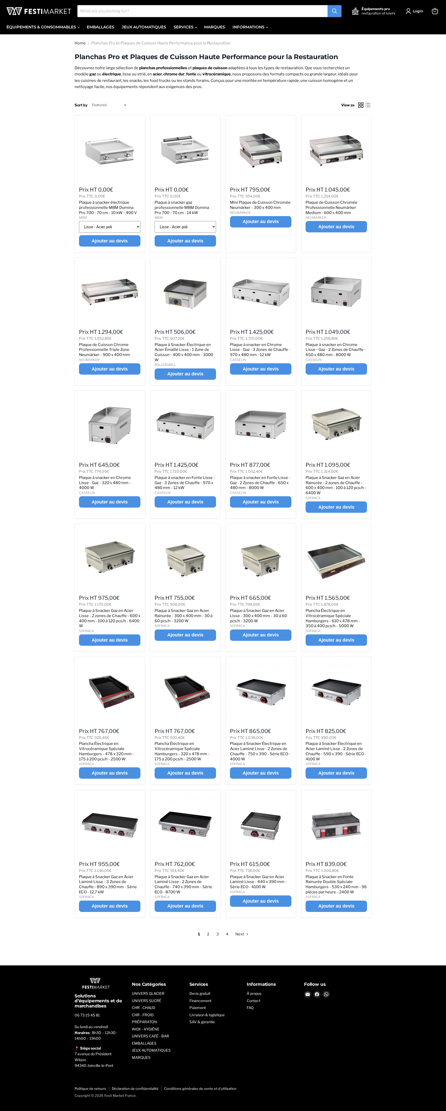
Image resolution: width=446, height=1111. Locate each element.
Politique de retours (90, 1088)
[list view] (368, 105)
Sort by (81, 105)
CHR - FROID (143, 1015)
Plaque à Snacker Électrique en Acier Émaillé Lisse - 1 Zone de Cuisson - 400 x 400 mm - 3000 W (184, 352)
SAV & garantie (202, 1022)
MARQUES (214, 27)
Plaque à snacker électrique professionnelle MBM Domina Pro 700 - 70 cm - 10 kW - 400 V (108, 207)
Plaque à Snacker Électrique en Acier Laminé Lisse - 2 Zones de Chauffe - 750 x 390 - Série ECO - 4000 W (260, 751)
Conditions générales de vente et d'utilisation (200, 1088)
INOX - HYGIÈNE (146, 1029)
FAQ (250, 1007)
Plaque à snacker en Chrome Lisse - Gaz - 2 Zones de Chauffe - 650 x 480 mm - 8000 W (336, 349)
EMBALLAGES (100, 27)
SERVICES (184, 27)
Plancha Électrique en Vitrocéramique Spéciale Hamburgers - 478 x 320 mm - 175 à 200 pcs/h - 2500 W (106, 751)
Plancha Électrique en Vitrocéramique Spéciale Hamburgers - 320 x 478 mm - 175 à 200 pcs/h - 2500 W (182, 751)
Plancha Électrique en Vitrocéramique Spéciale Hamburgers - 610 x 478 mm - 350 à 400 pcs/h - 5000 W (333, 618)
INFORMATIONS (249, 27)
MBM (83, 217)
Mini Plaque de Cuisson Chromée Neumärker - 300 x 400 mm (260, 205)
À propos (254, 993)
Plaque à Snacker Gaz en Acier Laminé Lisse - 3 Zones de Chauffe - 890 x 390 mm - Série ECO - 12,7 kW (108, 884)
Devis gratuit (199, 993)
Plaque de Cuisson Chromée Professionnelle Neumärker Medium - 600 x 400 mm (331, 207)
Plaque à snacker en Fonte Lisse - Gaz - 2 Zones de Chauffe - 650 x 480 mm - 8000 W (260, 482)
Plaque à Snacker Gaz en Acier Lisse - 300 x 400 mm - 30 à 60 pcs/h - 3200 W (258, 615)
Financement (200, 1000)
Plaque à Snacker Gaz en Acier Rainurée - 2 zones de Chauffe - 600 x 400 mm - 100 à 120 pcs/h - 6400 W (336, 485)
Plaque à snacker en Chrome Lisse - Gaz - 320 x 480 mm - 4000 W (105, 482)
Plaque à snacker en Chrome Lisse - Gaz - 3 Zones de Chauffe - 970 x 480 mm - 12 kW (260, 349)
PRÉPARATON (144, 1022)
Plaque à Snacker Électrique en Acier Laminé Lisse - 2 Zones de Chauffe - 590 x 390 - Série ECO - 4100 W (336, 751)
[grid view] (360, 105)
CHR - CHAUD (143, 1007)
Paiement (197, 1007)
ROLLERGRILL (165, 365)
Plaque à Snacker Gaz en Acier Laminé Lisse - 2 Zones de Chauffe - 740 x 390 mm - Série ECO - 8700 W (183, 884)
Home (80, 43)
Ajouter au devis (110, 240)
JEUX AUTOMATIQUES (144, 27)
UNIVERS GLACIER (148, 993)
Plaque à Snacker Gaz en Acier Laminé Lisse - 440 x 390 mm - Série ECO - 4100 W (258, 881)
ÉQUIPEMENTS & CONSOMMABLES (41, 27)
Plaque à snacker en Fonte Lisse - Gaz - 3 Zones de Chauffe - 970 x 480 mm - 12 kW (185, 482)
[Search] (334, 11)
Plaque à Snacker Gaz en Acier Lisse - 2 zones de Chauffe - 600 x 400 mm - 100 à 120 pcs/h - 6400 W (109, 618)
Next (240, 934)
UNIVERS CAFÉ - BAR (150, 1036)
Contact (253, 1000)
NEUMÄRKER (240, 213)
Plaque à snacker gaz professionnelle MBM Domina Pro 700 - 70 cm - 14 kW (182, 207)
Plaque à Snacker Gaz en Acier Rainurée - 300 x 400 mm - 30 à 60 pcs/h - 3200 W (183, 615)
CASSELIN (238, 360)
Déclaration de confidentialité (135, 1088)
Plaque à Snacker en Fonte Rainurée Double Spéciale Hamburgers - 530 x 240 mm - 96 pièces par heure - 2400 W (336, 884)
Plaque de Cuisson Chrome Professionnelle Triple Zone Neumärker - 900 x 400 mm (104, 349)
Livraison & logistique (207, 1015)
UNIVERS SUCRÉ (146, 1000)
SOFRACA (313, 498)
